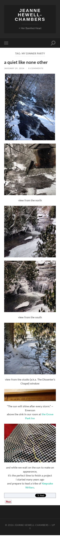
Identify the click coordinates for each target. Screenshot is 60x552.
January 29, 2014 (14, 68)
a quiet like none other (26, 62)
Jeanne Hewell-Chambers (30, 15)
